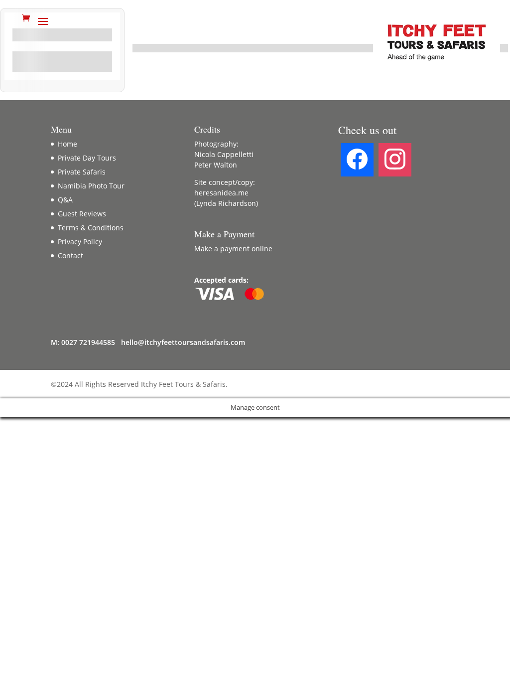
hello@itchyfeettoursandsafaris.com (183, 342)
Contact (70, 255)
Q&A (65, 199)
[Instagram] (395, 159)
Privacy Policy (80, 241)
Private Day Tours (87, 158)
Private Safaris (82, 171)
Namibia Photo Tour (91, 185)
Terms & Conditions (91, 227)
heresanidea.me (221, 192)
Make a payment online (233, 248)
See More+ (62, 63)
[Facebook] (357, 159)
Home (67, 144)
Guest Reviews (82, 213)
